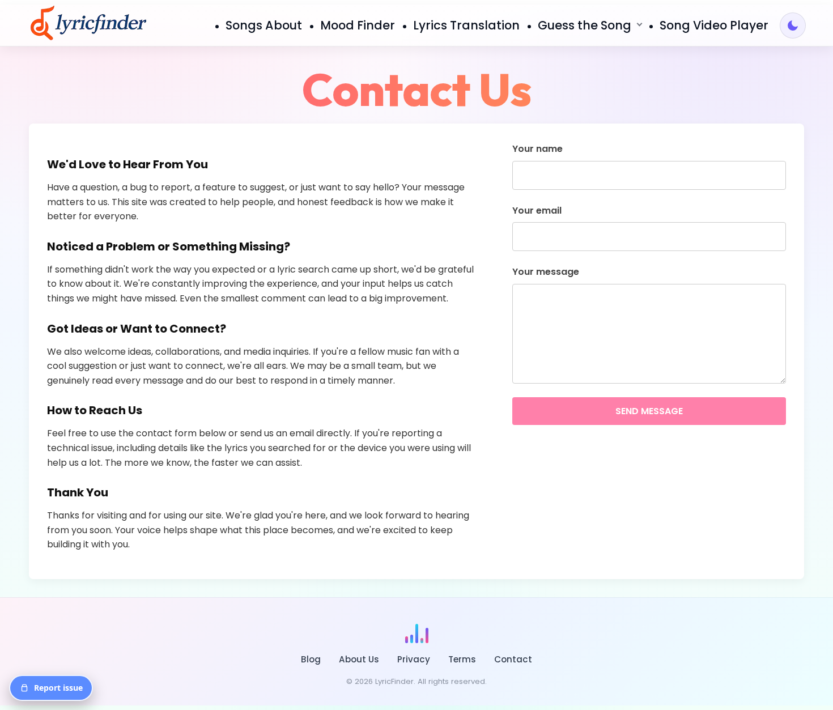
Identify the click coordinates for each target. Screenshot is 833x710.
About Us (359, 659)
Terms (462, 659)
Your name (537, 148)
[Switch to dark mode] (793, 25)
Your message (545, 271)
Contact (513, 659)
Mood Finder (357, 25)
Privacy (413, 659)
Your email (537, 210)
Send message (649, 411)
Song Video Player (714, 25)
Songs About (264, 25)
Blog (311, 659)
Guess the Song (584, 25)
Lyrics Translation (466, 25)
